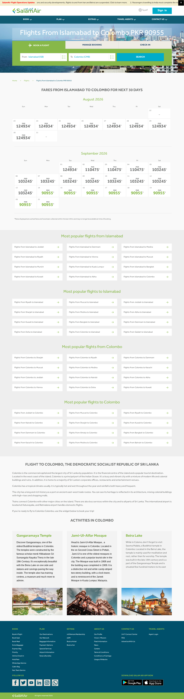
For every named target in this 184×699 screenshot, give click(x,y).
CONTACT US (158, 20)
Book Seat (16, 638)
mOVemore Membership (76, 634)
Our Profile (98, 634)
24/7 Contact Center (129, 634)
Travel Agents (125, 20)
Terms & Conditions (101, 652)
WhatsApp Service (19, 663)
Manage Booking (92, 45)
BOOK (26, 20)
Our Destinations (46, 634)
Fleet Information (100, 642)
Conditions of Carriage (102, 656)
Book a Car (71, 645)
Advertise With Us (128, 642)
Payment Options (46, 645)
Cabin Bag (16, 667)
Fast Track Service (18, 670)
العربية (145, 10)
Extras (92, 20)
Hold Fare (15, 660)
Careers (97, 649)
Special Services (46, 649)
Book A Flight (17, 634)
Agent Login (153, 634)
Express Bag (16, 649)
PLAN (59, 20)
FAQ (123, 638)
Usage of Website (100, 660)
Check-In (145, 45)
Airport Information (47, 652)
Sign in (162, 10)
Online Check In (18, 656)
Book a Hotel (71, 642)
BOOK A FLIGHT (41, 46)
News (96, 645)
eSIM (68, 638)
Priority (15, 652)
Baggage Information (47, 642)
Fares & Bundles (45, 656)
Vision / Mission (100, 638)
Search (140, 57)
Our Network (44, 638)
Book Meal (16, 642)
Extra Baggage (17, 645)
